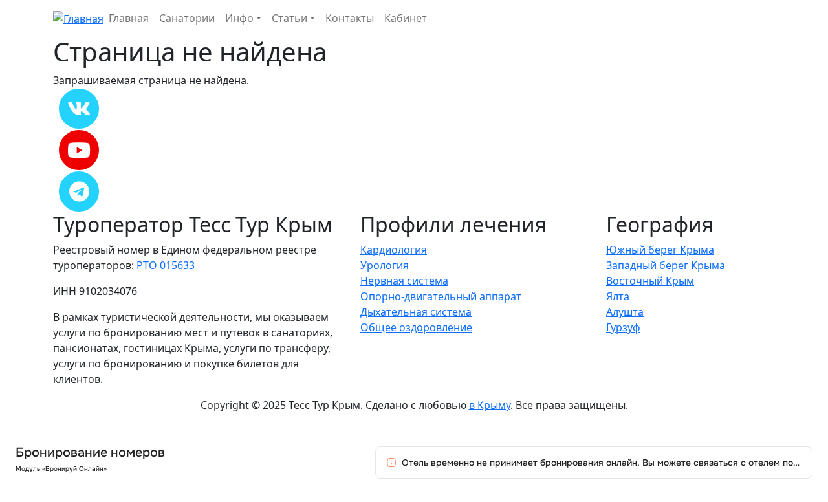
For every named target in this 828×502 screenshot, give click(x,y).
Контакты (349, 18)
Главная (129, 18)
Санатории (187, 18)
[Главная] (78, 17)
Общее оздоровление (416, 327)
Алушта (625, 312)
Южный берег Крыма (660, 250)
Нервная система (404, 281)
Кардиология (393, 250)
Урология (384, 265)
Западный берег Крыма (665, 265)
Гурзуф (623, 327)
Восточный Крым (650, 281)
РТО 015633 (165, 265)
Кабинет (405, 18)
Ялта (617, 296)
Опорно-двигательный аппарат (440, 296)
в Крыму (489, 405)
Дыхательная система (416, 312)
